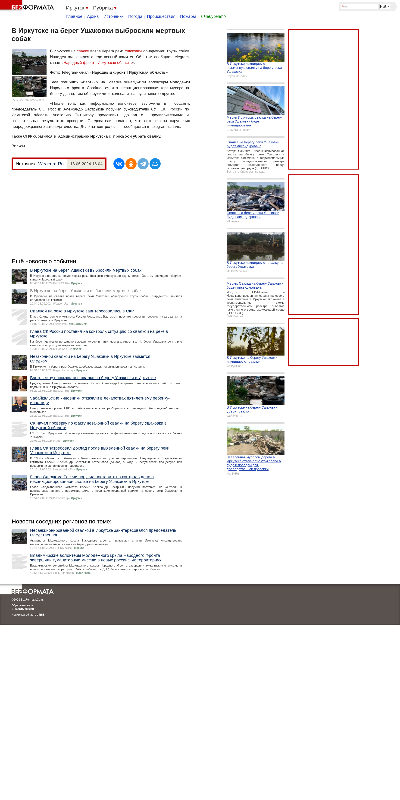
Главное (74, 16)
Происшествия (161, 16)
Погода (135, 16)
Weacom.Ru (51, 163)
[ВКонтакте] (119, 163)
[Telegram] (143, 163)
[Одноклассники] (131, 163)
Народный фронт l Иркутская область (97, 62)
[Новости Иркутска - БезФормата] (28, 6)
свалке (83, 51)
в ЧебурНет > (213, 16)
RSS (42, 614)
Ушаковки (133, 51)
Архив (93, 16)
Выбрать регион (23, 609)
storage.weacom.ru (32, 99)
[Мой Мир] (155, 163)
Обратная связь (22, 605)
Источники (113, 16)
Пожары (188, 16)
